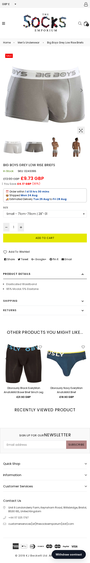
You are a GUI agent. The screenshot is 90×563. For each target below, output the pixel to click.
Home (7, 42)
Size (5, 207)
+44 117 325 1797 (18, 517)
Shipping (10, 301)
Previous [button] (8, 90)
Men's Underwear (28, 42)
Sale (9, 55)
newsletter (45, 434)
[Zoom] (81, 130)
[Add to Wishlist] (40, 347)
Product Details (17, 274)
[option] (45, 94)
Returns (10, 310)
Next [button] (81, 90)
